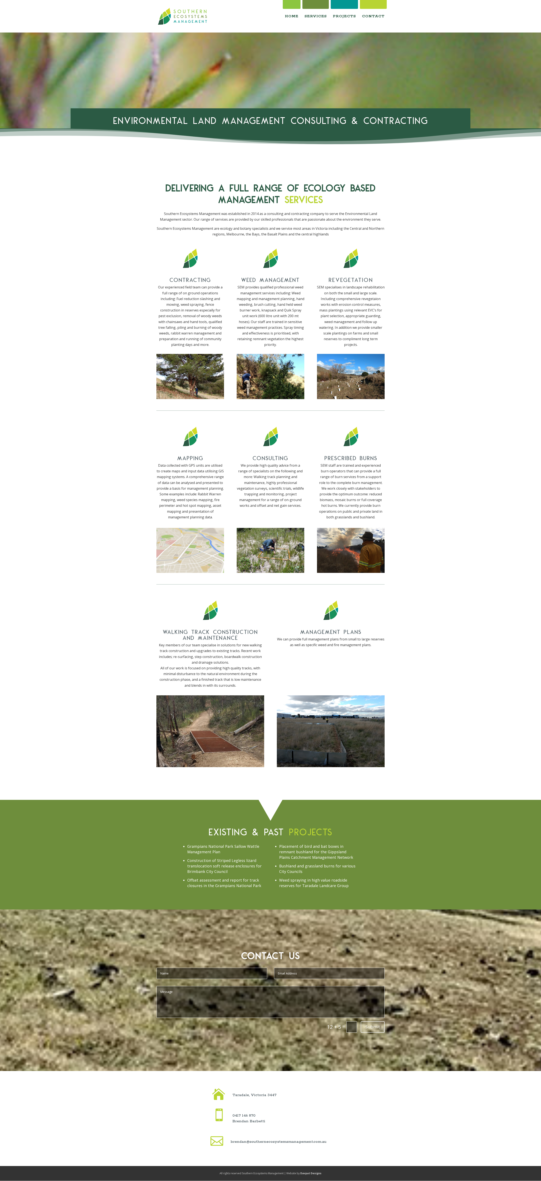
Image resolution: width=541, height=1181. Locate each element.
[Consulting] (270, 571)
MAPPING (190, 457)
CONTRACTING (190, 279)
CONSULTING (270, 457)
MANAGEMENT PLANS (330, 631)
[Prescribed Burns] (351, 571)
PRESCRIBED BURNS (350, 457)
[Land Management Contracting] (190, 397)
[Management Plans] (331, 766)
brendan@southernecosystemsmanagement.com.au (279, 1141)
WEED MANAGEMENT (270, 279)
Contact (373, 17)
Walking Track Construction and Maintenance (210, 634)
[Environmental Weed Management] (270, 397)
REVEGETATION (351, 279)
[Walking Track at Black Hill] (210, 766)
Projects (344, 17)
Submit (372, 1027)
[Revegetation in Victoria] (351, 397)
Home (291, 17)
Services (316, 17)
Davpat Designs (310, 1173)
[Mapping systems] (190, 571)
